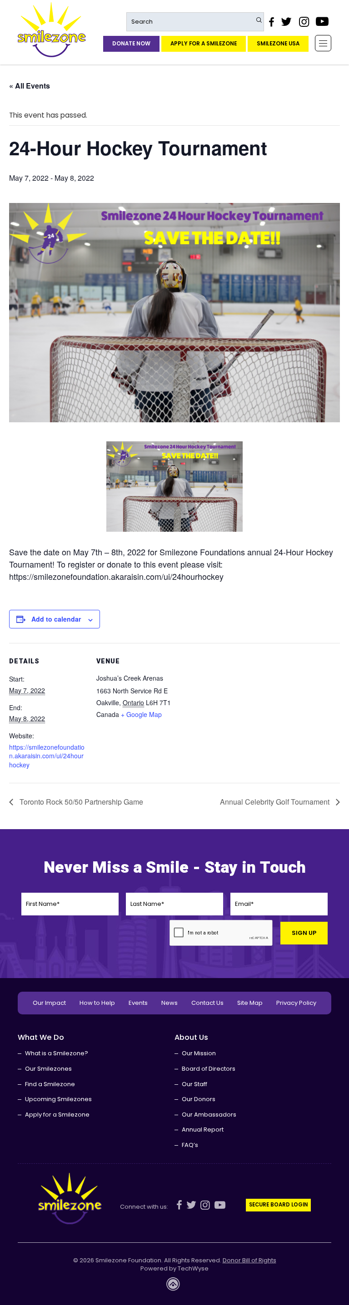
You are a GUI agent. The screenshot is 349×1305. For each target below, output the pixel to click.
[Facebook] (271, 22)
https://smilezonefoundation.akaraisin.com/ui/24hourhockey (47, 756)
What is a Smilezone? (56, 1053)
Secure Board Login (278, 1204)
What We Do (41, 1037)
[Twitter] (286, 22)
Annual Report (203, 1129)
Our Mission (199, 1053)
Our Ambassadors (209, 1114)
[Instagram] (303, 22)
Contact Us (207, 1003)
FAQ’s (190, 1145)
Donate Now (131, 43)
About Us (191, 1037)
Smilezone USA (278, 43)
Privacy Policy (296, 1003)
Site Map (250, 1003)
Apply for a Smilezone (203, 43)
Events (138, 1003)
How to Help (97, 1003)
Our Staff (194, 1084)
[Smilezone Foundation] (52, 29)
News (169, 1003)
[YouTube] (322, 22)
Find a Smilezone (50, 1084)
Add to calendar (56, 618)
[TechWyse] (174, 1286)
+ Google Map (141, 714)
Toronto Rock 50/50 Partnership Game (80, 801)
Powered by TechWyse (174, 1269)
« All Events (29, 85)
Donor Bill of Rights (249, 1260)
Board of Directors (208, 1068)
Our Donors (198, 1099)
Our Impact (49, 1003)
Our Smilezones (48, 1068)
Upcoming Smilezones (58, 1099)
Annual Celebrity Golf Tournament (275, 801)
